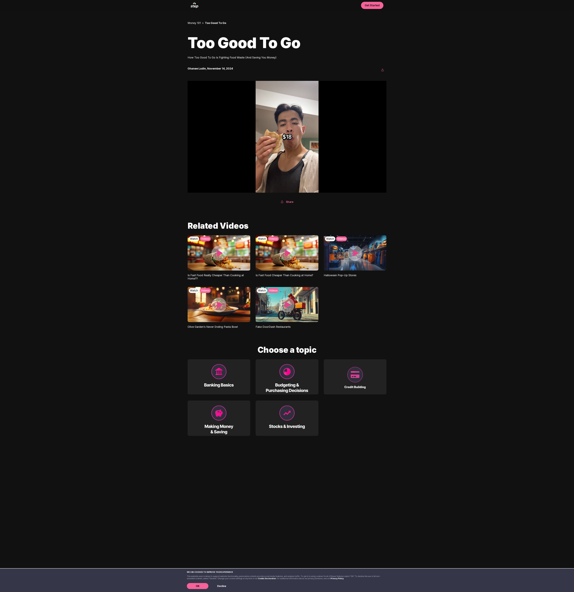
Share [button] (289, 201)
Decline (221, 586)
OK (197, 586)
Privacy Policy (337, 578)
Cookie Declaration (267, 578)
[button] (382, 70)
